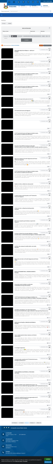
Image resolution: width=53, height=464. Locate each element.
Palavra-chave (5, 31)
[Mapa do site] (33, 2)
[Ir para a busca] (14, 5)
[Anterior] (10, 36)
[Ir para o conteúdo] (8, 5)
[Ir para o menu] (11, 5)
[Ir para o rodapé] (16, 5)
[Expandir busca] (49, 28)
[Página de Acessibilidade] (38, 2)
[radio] (14, 36)
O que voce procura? (5, 11)
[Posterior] (49, 36)
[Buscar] (50, 11)
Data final (42, 31)
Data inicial (32, 31)
